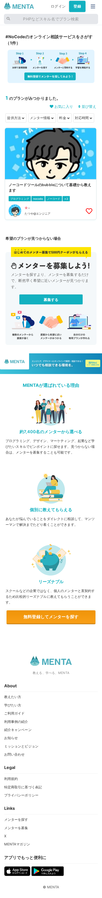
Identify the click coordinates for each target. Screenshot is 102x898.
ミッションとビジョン (21, 746)
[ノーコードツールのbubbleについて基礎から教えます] (50, 174)
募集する (51, 299)
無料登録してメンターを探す (51, 616)
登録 (77, 6)
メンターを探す (16, 819)
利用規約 (11, 779)
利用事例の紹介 (16, 721)
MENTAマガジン (17, 844)
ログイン (58, 6)
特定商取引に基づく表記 (23, 787)
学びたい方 (12, 705)
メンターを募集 (16, 828)
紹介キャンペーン (18, 730)
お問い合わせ (14, 754)
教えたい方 (12, 697)
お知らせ (11, 738)
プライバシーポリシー (21, 795)
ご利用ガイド (14, 713)
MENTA (53, 887)
